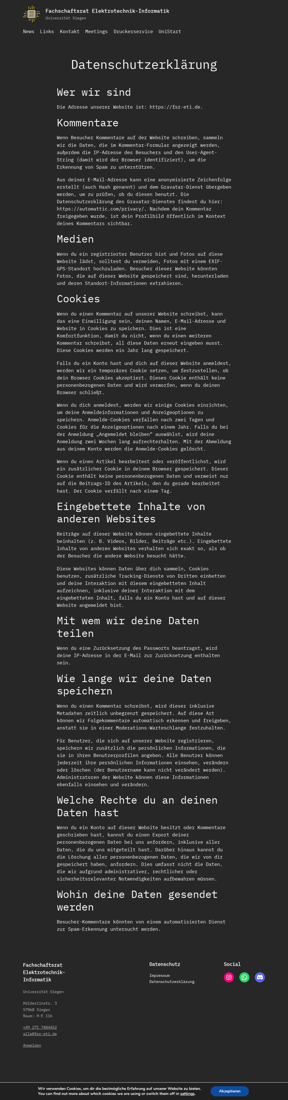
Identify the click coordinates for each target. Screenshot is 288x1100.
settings (187, 1093)
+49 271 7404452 (40, 1027)
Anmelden (32, 1045)
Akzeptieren (229, 1091)
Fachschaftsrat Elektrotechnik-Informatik (107, 11)
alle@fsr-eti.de (40, 1033)
